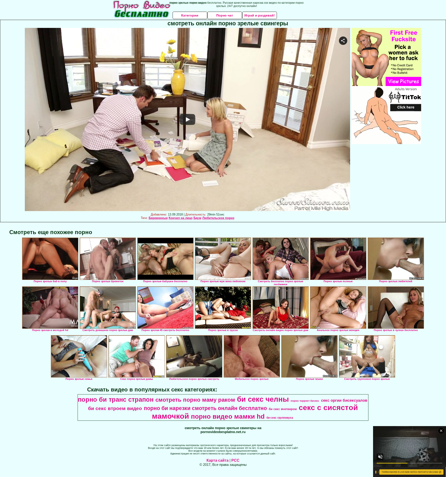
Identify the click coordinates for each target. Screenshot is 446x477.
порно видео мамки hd (228, 416)
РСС (235, 460)
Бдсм (197, 218)
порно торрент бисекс (305, 400)
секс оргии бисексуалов (344, 400)
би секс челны (263, 399)
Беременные (158, 218)
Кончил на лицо (181, 218)
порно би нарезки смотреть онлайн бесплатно (205, 408)
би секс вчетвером (283, 409)
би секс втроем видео (115, 408)
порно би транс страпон (116, 399)
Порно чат (224, 15)
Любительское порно (218, 218)
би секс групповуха (279, 417)
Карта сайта (218, 460)
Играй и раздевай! (259, 15)
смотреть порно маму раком (195, 400)
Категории (189, 15)
